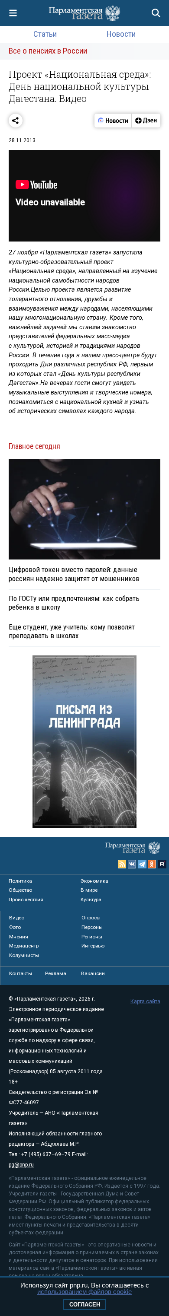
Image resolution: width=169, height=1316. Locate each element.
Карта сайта (145, 1001)
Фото (15, 927)
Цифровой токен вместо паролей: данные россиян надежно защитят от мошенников (74, 573)
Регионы (91, 937)
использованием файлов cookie (84, 1291)
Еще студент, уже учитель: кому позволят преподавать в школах (72, 631)
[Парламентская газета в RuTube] (162, 864)
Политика (20, 881)
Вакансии (93, 973)
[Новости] (113, 120)
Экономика (94, 881)
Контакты (20, 973)
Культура (91, 899)
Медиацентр (24, 946)
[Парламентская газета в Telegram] (142, 864)
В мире (89, 890)
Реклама (55, 973)
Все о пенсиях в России (48, 51)
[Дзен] (145, 120)
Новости (121, 34)
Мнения (18, 937)
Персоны (92, 927)
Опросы (91, 918)
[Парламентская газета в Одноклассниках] (152, 864)
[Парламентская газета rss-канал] (122, 864)
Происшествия (26, 899)
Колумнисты (24, 955)
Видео (16, 918)
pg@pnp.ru (21, 1165)
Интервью (92, 946)
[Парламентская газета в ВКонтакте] (132, 864)
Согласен (84, 1304)
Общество (20, 890)
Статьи (45, 34)
